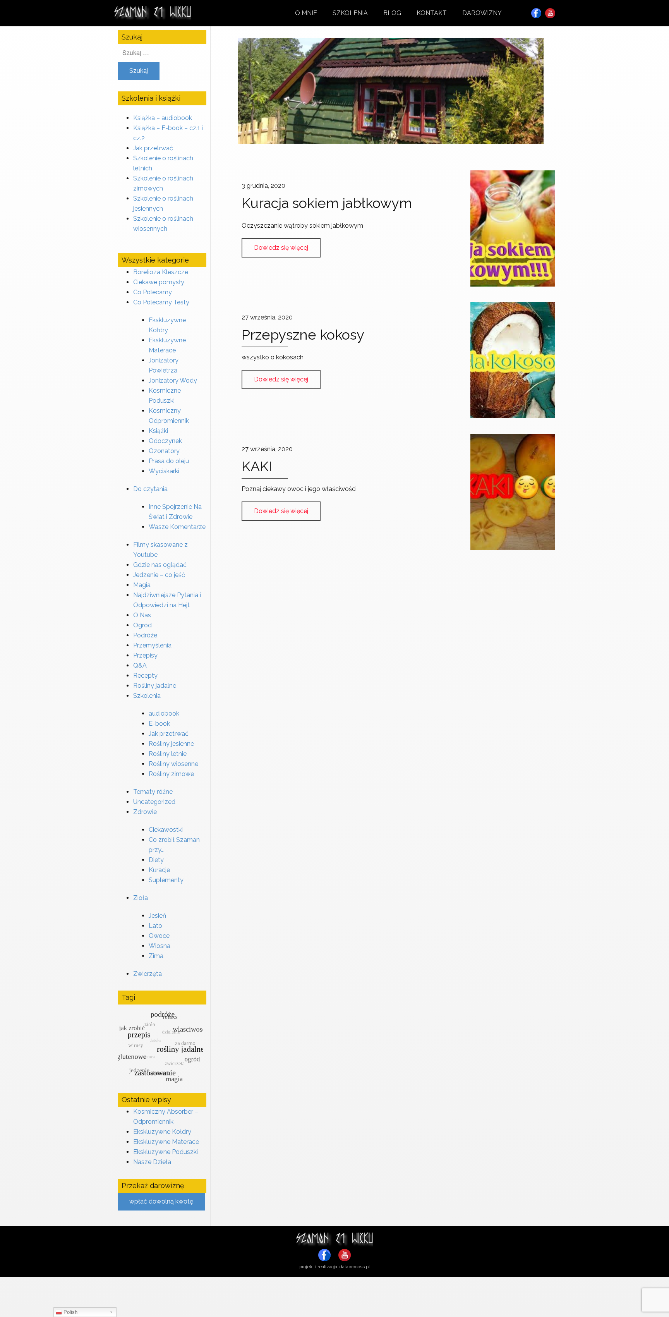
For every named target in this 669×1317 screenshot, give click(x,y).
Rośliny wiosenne (173, 764)
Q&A (140, 665)
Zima (156, 956)
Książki (158, 430)
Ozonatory (164, 451)
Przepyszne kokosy (303, 334)
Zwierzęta (147, 973)
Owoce (159, 935)
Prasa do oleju (169, 461)
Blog (392, 13)
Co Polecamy (152, 292)
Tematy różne (153, 791)
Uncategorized (154, 801)
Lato (155, 925)
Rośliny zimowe (171, 774)
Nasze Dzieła (152, 1162)
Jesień (157, 915)
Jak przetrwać (153, 148)
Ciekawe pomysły (158, 282)
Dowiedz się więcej (281, 247)
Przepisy (145, 655)
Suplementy (166, 880)
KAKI (257, 466)
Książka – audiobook (162, 118)
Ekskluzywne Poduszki (165, 1152)
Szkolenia (350, 13)
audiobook (164, 713)
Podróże (145, 635)
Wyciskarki (164, 471)
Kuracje (159, 870)
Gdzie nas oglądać (160, 564)
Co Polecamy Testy (161, 302)
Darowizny (482, 13)
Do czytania (150, 489)
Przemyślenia (152, 645)
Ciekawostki (166, 829)
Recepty (145, 675)
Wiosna (159, 946)
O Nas (142, 615)
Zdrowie (145, 812)
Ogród (142, 625)
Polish (69, 1312)
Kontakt (432, 13)
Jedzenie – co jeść (159, 575)
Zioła (140, 897)
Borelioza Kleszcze (160, 272)
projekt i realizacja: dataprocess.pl (334, 1266)
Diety (156, 860)
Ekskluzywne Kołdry (162, 1131)
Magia (142, 585)
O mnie (306, 13)
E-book (159, 723)
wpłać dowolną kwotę (161, 1201)
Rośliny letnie (168, 753)
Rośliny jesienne (171, 743)
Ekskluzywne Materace (166, 1141)
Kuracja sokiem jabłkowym (327, 203)
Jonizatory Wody (173, 380)
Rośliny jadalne (154, 685)
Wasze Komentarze (177, 527)
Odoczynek (165, 441)
